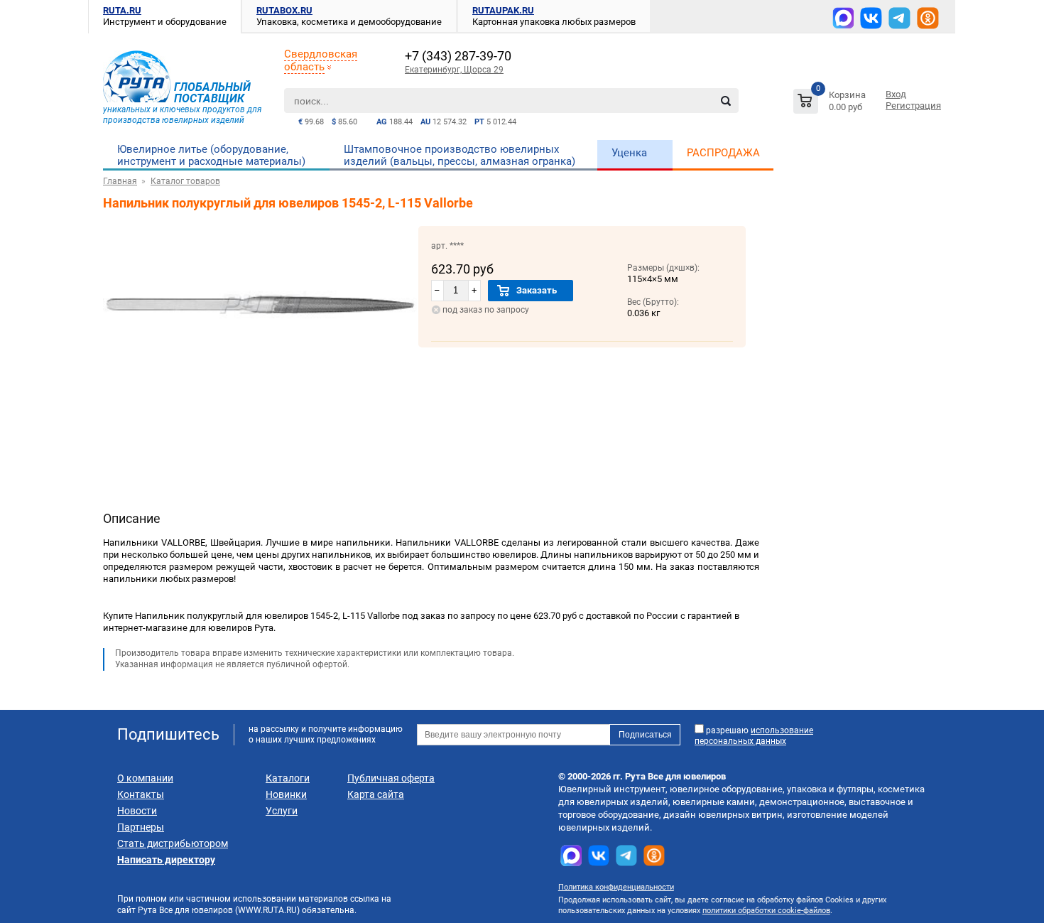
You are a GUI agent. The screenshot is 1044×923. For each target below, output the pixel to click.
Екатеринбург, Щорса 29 (454, 70)
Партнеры (140, 827)
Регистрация (913, 105)
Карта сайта (375, 794)
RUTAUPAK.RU (503, 10)
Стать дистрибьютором (172, 843)
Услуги (282, 810)
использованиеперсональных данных (754, 735)
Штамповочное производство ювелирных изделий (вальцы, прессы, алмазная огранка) (459, 155)
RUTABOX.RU (284, 10)
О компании (145, 778)
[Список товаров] (831, 103)
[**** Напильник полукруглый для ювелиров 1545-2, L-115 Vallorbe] (260, 379)
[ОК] (928, 18)
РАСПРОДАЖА (723, 152)
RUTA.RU (122, 10)
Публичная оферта (391, 778)
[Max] (843, 17)
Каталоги (288, 778)
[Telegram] (899, 18)
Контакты (140, 794)
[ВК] (871, 18)
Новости (137, 810)
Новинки (286, 794)
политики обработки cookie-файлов (766, 910)
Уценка (629, 152)
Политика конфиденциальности (616, 887)
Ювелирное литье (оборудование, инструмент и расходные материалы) (211, 155)
